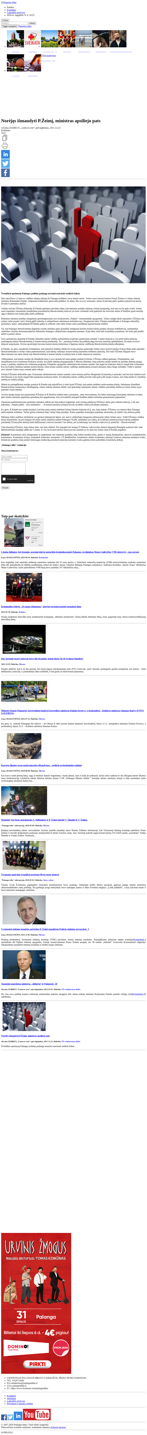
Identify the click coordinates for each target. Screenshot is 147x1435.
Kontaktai (11, 10)
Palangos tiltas (25, 26)
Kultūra (22, 612)
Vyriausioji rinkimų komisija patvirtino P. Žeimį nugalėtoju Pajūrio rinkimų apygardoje (45, 929)
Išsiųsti (5, 488)
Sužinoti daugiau (58, 1427)
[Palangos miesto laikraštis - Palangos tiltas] (8, 2)
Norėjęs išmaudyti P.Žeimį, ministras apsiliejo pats (25, 1036)
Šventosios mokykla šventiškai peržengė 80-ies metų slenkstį (30, 874)
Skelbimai (11, 1398)
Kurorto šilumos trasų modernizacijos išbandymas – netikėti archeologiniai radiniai (41, 765)
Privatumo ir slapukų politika (20, 1403)
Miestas (22, 664)
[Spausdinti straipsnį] (4, 148)
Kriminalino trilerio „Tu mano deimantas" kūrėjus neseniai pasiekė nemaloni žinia (41, 606)
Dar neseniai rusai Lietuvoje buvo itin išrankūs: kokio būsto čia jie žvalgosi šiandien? (42, 658)
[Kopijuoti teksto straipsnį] (4, 141)
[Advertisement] (73, 96)
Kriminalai (43, 557)
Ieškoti (32, 23)
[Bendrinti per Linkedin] (5, 158)
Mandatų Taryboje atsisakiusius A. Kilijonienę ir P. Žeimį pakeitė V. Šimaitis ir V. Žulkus (44, 820)
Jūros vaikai (48, 880)
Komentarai (140, 939)
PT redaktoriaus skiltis (71, 989)
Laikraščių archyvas (16, 12)
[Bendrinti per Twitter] (5, 167)
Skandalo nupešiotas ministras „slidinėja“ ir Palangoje (29, 984)
